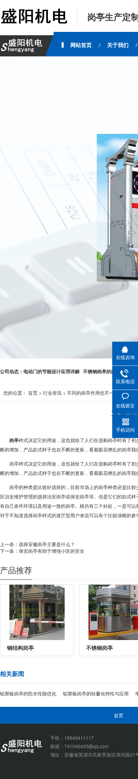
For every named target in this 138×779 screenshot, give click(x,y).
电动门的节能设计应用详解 (51, 371)
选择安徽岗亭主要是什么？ (47, 544)
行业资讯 (52, 392)
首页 (33, 392)
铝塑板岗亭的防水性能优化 (28, 693)
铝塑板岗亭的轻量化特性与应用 (96, 693)
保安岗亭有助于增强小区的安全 (51, 550)
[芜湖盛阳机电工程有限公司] (33, 17)
